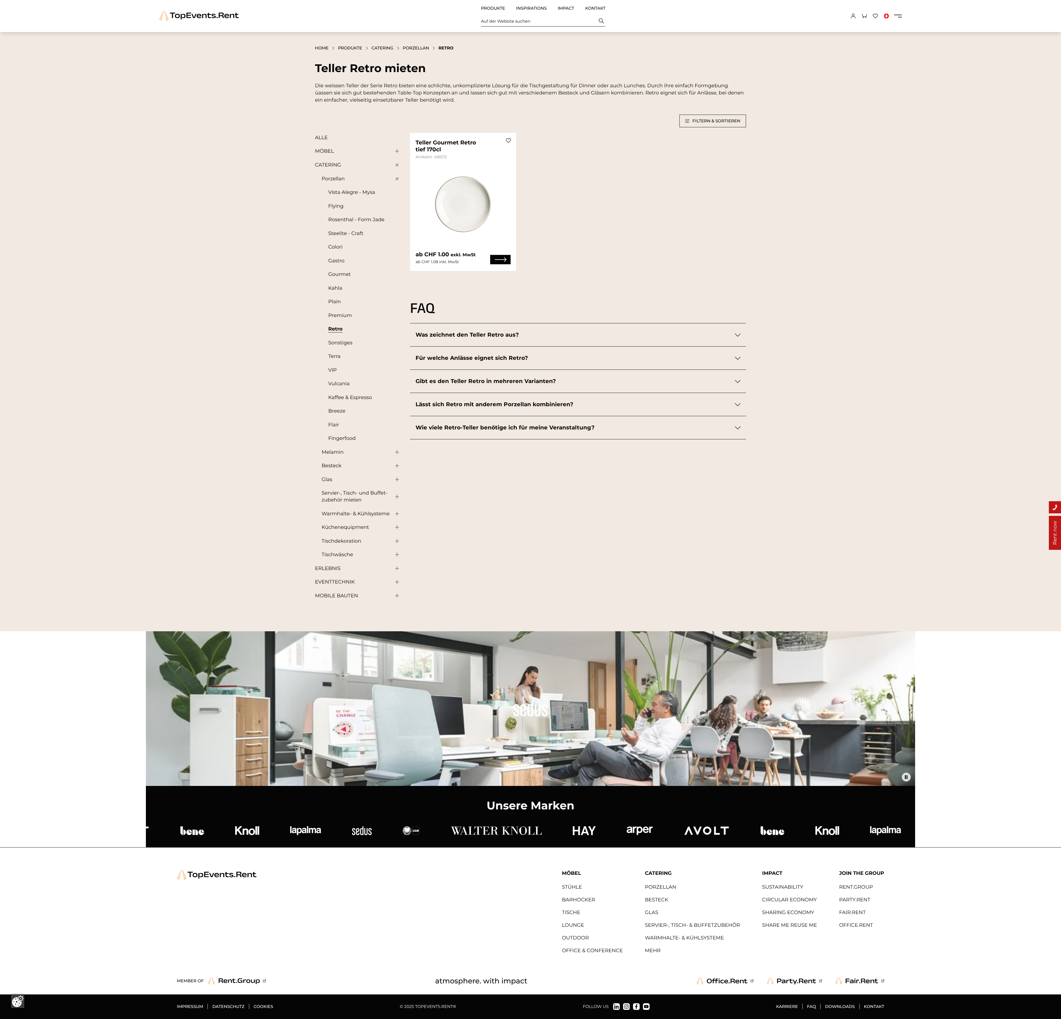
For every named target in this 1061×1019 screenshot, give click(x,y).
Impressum (190, 1006)
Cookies (263, 1006)
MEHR (653, 950)
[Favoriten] (875, 16)
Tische (571, 912)
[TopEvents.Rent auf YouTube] (646, 1006)
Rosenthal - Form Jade (356, 220)
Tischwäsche (337, 554)
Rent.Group (856, 887)
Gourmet (339, 274)
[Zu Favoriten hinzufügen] (508, 140)
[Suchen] (601, 21)
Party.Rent (854, 900)
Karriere (787, 1006)
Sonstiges (340, 343)
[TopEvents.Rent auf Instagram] (626, 1006)
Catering (382, 48)
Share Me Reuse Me (789, 925)
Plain (334, 302)
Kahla (335, 288)
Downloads (840, 1006)
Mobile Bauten (336, 596)
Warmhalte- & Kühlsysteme (356, 514)
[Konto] (853, 16)
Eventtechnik (335, 582)
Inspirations (531, 8)
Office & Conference (592, 950)
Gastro (336, 261)
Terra (334, 356)
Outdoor (575, 938)
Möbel (324, 151)
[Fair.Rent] (859, 981)
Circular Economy (789, 900)
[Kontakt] (1055, 507)
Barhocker (578, 900)
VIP (332, 370)
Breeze (336, 411)
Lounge (573, 925)
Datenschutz (228, 1006)
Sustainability (782, 887)
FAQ (811, 1006)
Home (322, 48)
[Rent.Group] (237, 981)
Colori (335, 247)
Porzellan (416, 48)
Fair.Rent (852, 912)
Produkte (493, 8)
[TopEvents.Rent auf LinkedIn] (616, 1006)
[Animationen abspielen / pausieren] (906, 777)
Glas (327, 479)
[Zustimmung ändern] (17, 1001)
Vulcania (339, 384)
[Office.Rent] (725, 981)
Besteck (332, 466)
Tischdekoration (341, 541)
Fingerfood (342, 438)
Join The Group (861, 873)
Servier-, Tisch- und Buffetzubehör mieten (355, 496)
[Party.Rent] (794, 981)
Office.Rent (856, 925)
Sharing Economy (788, 912)
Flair (333, 425)
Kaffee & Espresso (350, 397)
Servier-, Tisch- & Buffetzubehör (692, 925)
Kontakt (595, 8)
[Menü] (898, 16)
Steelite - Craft (345, 233)
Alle (321, 137)
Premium (340, 315)
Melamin (333, 452)
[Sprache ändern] (886, 16)
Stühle (572, 887)
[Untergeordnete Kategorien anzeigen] (395, 151)
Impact (566, 8)
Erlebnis (327, 568)
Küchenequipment (345, 527)
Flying (335, 206)
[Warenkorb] (864, 16)
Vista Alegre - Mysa (351, 192)
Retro (335, 329)
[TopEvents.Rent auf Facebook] (636, 1006)
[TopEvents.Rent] (199, 15)
